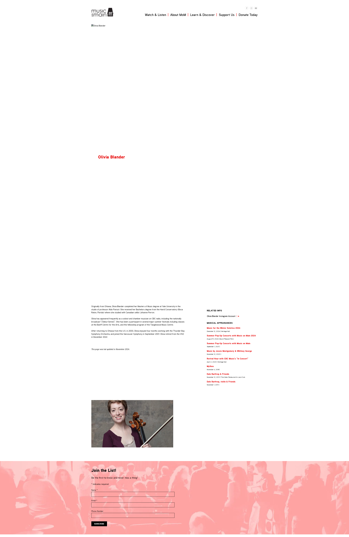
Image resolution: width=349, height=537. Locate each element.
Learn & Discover (202, 15)
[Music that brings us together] (102, 12)
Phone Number (97, 511)
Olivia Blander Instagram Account (221, 316)
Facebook (247, 8)
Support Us (226, 15)
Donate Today (248, 15)
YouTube (256, 8)
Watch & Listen (155, 15)
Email (94, 500)
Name (94, 490)
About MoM (178, 15)
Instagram (251, 8)
